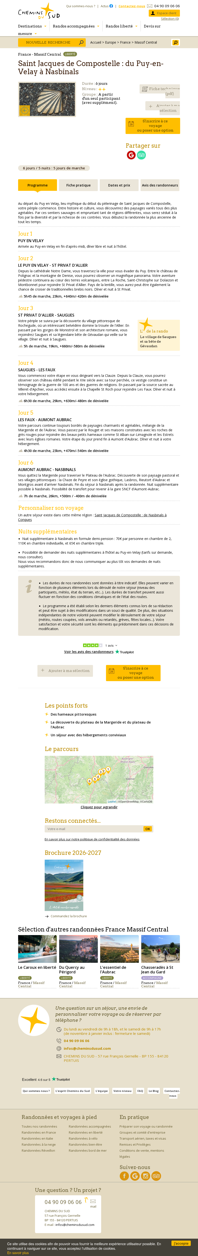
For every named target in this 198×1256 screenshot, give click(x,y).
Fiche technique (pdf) (164, 91)
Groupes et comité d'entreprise (142, 1132)
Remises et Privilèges (135, 1144)
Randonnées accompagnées (90, 1126)
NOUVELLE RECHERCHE (48, 42)
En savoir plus (18, 1252)
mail (93, 1206)
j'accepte (181, 1243)
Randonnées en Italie (37, 1138)
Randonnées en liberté (86, 1132)
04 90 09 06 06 (167, 5)
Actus (105, 6)
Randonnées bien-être (85, 1144)
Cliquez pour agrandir (99, 807)
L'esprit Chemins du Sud (73, 1091)
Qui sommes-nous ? (80, 6)
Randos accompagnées (74, 26)
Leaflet (112, 801)
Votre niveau (122, 1091)
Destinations (30, 26)
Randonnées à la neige (39, 1144)
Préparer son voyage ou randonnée (146, 1126)
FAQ (140, 1091)
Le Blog (154, 1091)
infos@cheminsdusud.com (75, 1225)
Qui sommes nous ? (36, 1091)
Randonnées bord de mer (88, 1150)
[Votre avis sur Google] (131, 158)
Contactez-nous (172, 1093)
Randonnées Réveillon (38, 1150)
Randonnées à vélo (83, 1138)
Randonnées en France (39, 1132)
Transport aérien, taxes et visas (143, 1138)
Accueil (95, 42)
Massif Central (145, 42)
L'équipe (102, 1091)
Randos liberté (119, 26)
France (125, 42)
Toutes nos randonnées (39, 1126)
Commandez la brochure (69, 916)
